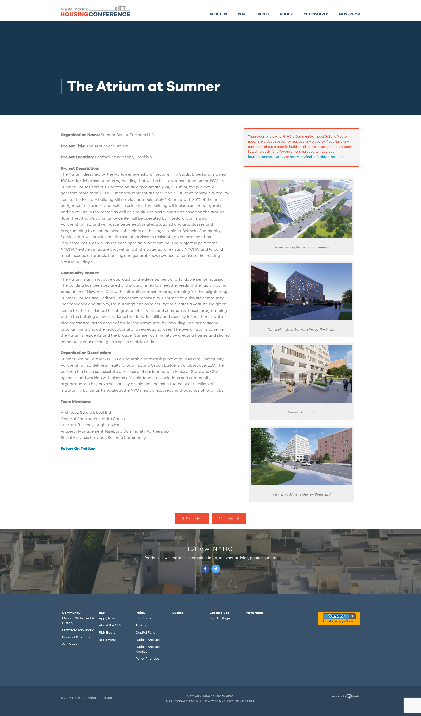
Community (71, 613)
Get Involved (316, 14)
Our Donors (71, 644)
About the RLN (110, 625)
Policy (286, 14)
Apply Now (107, 618)
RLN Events (108, 640)
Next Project (227, 518)
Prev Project (194, 518)
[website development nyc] (345, 697)
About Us (218, 14)
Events (262, 14)
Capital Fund (145, 632)
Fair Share (144, 618)
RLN (241, 14)
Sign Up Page (220, 618)
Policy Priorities (148, 658)
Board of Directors (76, 637)
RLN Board (107, 632)
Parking (141, 625)
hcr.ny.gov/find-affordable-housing (316, 157)
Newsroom (349, 14)
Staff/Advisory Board (78, 630)
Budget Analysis (148, 640)
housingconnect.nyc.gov (266, 157)
